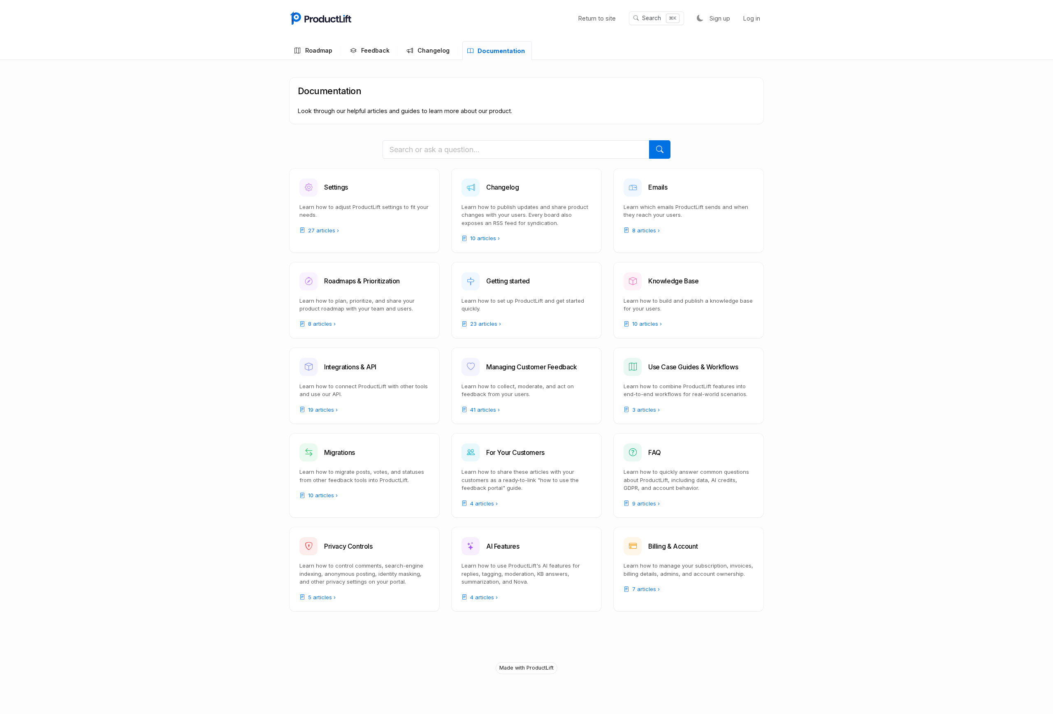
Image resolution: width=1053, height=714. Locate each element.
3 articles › (645, 409)
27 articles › (322, 230)
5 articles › (321, 597)
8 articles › (645, 230)
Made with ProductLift (526, 668)
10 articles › (484, 238)
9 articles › (645, 503)
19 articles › (322, 409)
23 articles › (485, 323)
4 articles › (483, 503)
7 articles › (645, 589)
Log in (751, 18)
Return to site (597, 18)
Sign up (720, 18)
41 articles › (484, 409)
